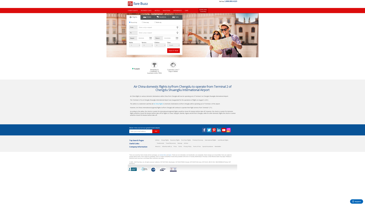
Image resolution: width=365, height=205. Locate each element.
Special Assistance (207, 146)
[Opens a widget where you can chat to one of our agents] (356, 201)
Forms (180, 146)
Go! (156, 131)
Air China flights (158, 104)
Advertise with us (167, 146)
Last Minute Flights (223, 140)
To (131, 33)
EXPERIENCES (177, 10)
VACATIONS (166, 10)
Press (175, 146)
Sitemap (179, 143)
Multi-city (158, 22)
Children (156, 42)
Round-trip (134, 22)
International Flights (210, 140)
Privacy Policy (187, 146)
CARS (186, 10)
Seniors (144, 42)
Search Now (173, 50)
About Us (157, 146)
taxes (170, 155)
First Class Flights (186, 140)
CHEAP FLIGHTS (133, 10)
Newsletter (218, 146)
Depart (132, 38)
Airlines (157, 140)
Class (169, 42)
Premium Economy (198, 140)
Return (158, 38)
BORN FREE (203, 10)
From (131, 27)
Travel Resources (171, 143)
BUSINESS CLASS (146, 10)
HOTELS (157, 10)
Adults (131, 42)
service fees (163, 155)
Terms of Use (197, 146)
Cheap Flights (165, 140)
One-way (146, 22)
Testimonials (160, 143)
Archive (186, 143)
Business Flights (175, 140)
